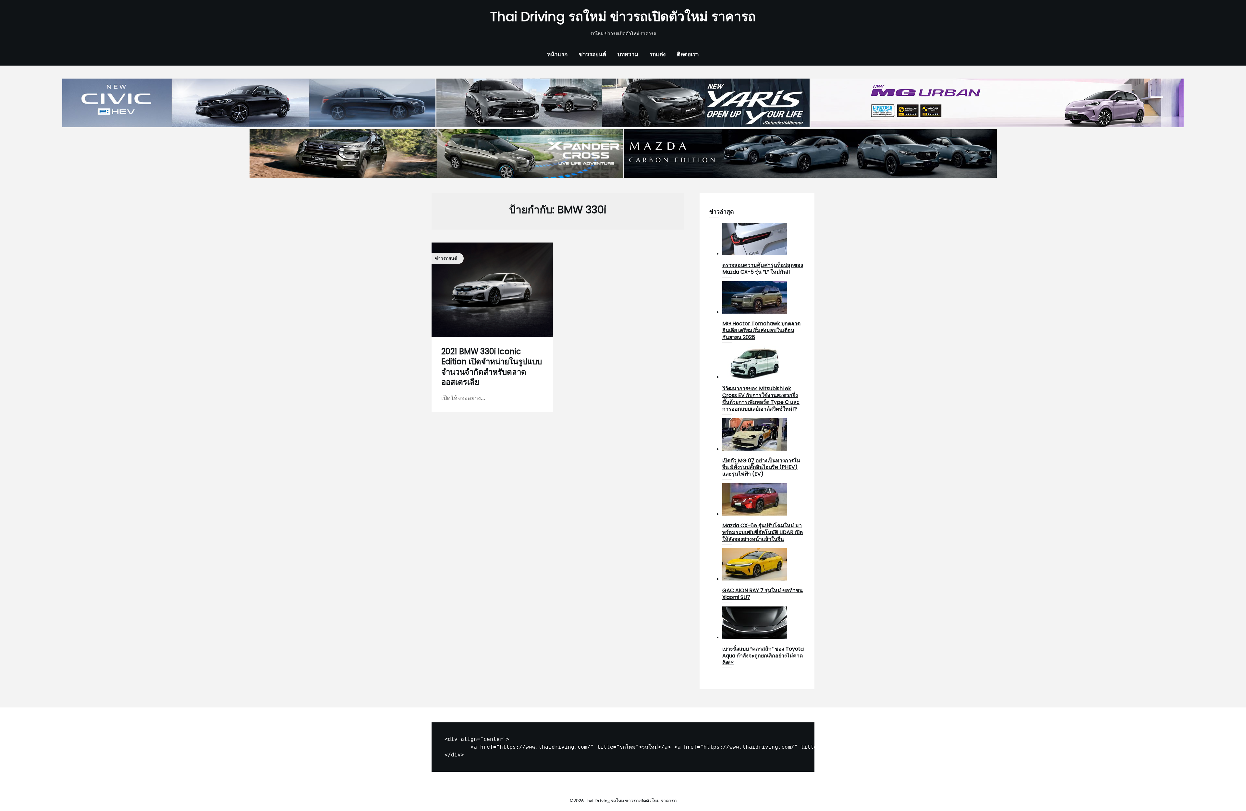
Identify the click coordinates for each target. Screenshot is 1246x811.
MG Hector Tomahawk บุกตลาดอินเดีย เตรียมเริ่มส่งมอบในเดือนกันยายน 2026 (761, 330)
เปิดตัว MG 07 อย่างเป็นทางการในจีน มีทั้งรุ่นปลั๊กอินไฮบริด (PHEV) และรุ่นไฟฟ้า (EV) (761, 467)
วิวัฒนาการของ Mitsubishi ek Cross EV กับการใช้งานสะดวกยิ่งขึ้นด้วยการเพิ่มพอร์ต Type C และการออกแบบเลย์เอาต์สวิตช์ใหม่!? (761, 398)
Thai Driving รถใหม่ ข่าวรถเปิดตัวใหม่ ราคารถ (623, 16)
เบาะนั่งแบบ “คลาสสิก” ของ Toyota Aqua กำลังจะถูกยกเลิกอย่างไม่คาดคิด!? (763, 655)
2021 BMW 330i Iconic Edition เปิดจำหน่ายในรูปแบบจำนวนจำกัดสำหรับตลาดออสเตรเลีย (491, 366)
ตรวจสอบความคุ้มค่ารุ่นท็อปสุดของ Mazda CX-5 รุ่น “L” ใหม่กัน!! (762, 268)
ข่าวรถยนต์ (592, 54)
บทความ (627, 54)
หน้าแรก (557, 54)
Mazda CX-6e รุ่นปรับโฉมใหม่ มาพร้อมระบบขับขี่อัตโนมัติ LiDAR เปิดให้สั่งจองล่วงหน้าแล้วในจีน (762, 532)
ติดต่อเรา (688, 54)
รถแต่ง (658, 54)
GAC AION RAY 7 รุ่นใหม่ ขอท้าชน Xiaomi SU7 (762, 594)
